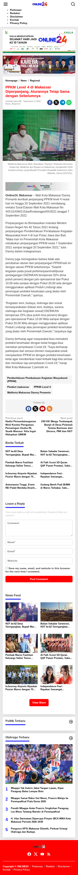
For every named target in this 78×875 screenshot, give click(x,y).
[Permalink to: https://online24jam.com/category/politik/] (71, 722)
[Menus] (6, 4)
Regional (16, 104)
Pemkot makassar (18, 386)
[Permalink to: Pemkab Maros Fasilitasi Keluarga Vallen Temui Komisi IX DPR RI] (21, 643)
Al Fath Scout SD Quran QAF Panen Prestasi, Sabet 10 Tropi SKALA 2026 (55, 464)
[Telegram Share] (62, 102)
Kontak (7, 869)
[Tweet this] (56, 102)
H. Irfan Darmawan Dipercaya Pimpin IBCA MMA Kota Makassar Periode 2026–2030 (41, 820)
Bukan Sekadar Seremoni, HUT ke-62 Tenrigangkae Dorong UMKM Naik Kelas (55, 453)
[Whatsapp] (69, 102)
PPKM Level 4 (42, 386)
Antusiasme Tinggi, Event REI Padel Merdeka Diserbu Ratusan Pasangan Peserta (20, 486)
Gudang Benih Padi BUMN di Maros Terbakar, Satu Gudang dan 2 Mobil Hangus (56, 486)
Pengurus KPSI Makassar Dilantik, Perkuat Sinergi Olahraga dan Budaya (39, 830)
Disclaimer (64, 866)
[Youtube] (42, 409)
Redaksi (50, 866)
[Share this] (50, 102)
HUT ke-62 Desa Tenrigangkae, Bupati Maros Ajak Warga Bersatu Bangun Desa (21, 453)
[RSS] (49, 409)
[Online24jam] (39, 4)
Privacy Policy (22, 869)
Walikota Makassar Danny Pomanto (29, 392)
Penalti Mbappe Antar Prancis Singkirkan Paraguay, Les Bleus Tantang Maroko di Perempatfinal (40, 810)
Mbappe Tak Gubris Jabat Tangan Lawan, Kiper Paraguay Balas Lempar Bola (37, 790)
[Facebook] (28, 409)
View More (39, 702)
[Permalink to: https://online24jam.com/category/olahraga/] (71, 738)
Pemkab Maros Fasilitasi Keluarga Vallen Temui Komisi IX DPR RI (19, 464)
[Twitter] (35, 409)
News (8, 104)
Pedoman (37, 866)
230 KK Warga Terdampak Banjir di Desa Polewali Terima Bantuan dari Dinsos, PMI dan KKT (57, 425)
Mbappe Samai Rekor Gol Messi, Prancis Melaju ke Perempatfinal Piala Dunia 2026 (39, 800)
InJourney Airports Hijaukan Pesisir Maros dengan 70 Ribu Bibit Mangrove (21, 475)
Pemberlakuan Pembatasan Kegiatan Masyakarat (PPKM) (37, 379)
